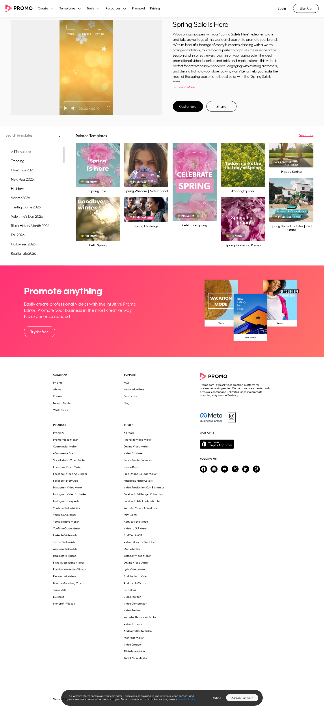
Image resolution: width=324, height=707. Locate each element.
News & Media (62, 403)
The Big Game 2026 (26, 207)
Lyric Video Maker (135, 569)
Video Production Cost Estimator (144, 487)
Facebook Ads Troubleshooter (142, 501)
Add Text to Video (135, 583)
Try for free (39, 332)
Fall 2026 (17, 235)
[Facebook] (211, 417)
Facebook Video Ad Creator (70, 473)
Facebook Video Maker (67, 467)
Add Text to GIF (133, 535)
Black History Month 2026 (30, 225)
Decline (216, 698)
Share (221, 106)
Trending (17, 161)
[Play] (65, 108)
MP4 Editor (130, 514)
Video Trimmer (133, 624)
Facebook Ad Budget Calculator (143, 494)
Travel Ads (59, 590)
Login (282, 8)
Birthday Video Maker (137, 555)
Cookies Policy (187, 699)
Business (58, 596)
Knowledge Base (134, 389)
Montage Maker (134, 637)
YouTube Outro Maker (66, 528)
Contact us (130, 396)
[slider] (64, 101)
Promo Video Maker (65, 439)
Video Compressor (135, 603)
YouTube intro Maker (66, 521)
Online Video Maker (136, 446)
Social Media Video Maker (69, 460)
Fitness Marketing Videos (68, 562)
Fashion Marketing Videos (69, 569)
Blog (126, 403)
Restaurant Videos (64, 576)
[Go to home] (21, 8)
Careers (58, 396)
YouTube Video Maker (66, 508)
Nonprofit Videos (64, 603)
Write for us (60, 410)
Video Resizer (132, 610)
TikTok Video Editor (136, 658)
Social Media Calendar (138, 460)
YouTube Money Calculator (140, 508)
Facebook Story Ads (65, 480)
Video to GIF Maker (135, 528)
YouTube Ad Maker (64, 514)
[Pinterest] (256, 469)
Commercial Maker (65, 446)
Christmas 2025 (22, 170)
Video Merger (132, 596)
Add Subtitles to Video (138, 631)
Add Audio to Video (136, 576)
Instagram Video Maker (68, 487)
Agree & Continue (242, 698)
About (57, 389)
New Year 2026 (22, 179)
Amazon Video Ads (65, 549)
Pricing (155, 8)
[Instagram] (231, 417)
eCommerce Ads (63, 453)
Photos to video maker (138, 439)
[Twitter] (235, 469)
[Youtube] (224, 469)
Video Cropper (133, 644)
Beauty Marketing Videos (69, 583)
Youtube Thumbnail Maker (140, 617)
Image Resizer (132, 467)
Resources (113, 8)
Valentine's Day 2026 (27, 216)
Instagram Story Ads (66, 501)
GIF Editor (130, 590)
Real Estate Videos (64, 555)
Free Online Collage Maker (140, 473)
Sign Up (306, 8)
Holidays (17, 188)
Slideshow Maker (134, 651)
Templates (67, 8)
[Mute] (74, 108)
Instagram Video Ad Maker (70, 494)
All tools (129, 432)
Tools (90, 8)
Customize (187, 106)
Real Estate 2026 (23, 253)
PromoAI (138, 8)
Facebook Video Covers (138, 480)
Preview (98, 160)
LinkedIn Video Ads (65, 535)
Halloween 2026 (23, 244)
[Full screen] (109, 108)
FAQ (126, 382)
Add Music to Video (136, 521)
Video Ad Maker (133, 453)
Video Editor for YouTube (139, 542)
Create (43, 8)
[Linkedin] (245, 469)
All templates (21, 151)
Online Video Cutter (136, 562)
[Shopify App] (235, 444)
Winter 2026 (20, 198)
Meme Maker (132, 549)
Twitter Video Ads (64, 542)
